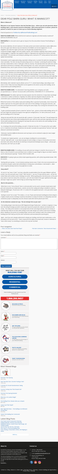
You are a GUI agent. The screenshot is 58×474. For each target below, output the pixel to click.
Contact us (3, 469)
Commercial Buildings (29, 2)
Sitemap (33, 471)
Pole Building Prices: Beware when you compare (12, 401)
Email (2, 255)
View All (15, 434)
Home (2, 15)
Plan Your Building (41, 2)
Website (3, 260)
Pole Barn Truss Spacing (7, 377)
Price (17, 304)
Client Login (49, 2)
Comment (3, 237)
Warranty (35, 469)
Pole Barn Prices (28, 469)
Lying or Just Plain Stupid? (7, 405)
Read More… (4, 463)
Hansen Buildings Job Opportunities (47, 469)
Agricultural (14, 277)
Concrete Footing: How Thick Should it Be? (11, 389)
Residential (14, 282)
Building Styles (35, 2)
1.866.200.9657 (14, 298)
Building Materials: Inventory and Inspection (11, 422)
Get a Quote (45, 2)
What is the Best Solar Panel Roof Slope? (11, 228)
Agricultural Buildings (23, 2)
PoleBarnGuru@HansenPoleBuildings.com (25, 32)
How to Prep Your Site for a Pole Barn (10, 427)
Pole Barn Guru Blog (18, 315)
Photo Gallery (16, 347)
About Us (13, 469)
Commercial (15, 287)
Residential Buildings (17, 2)
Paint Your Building (18, 358)
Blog (8, 469)
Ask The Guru (16, 325)
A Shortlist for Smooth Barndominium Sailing (12, 385)
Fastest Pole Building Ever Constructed (10, 414)
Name (3, 251)
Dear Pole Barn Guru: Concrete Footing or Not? (12, 381)
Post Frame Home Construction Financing (11, 421)
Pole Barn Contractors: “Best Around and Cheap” (44, 228)
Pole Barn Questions (11, 15)
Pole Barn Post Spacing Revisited (9, 393)
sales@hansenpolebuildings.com (42, 453)
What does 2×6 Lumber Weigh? (8, 397)
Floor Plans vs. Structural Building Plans (10, 428)
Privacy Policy (26, 471)
